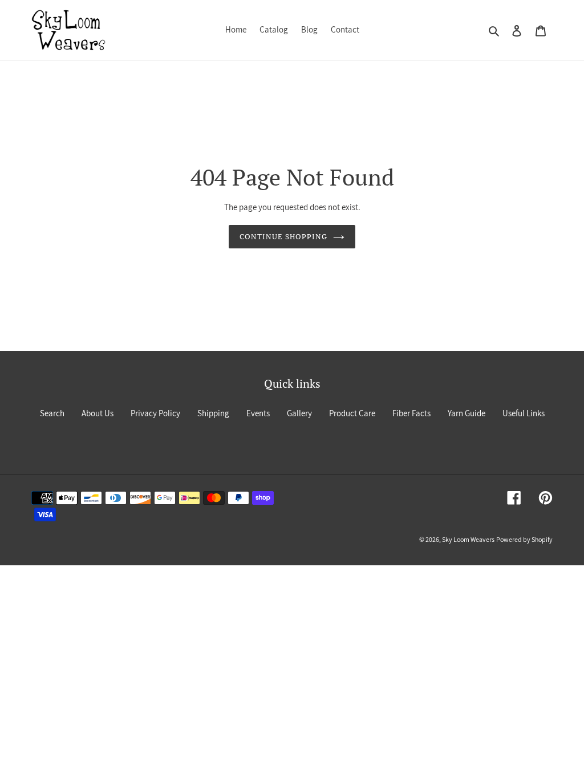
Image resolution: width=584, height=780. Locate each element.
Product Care (352, 413)
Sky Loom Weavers (468, 539)
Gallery (299, 413)
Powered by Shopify (524, 539)
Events (258, 413)
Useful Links (523, 413)
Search (52, 413)
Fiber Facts (411, 413)
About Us (97, 413)
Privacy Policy (155, 413)
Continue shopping (284, 236)
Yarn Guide (466, 413)
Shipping (213, 413)
